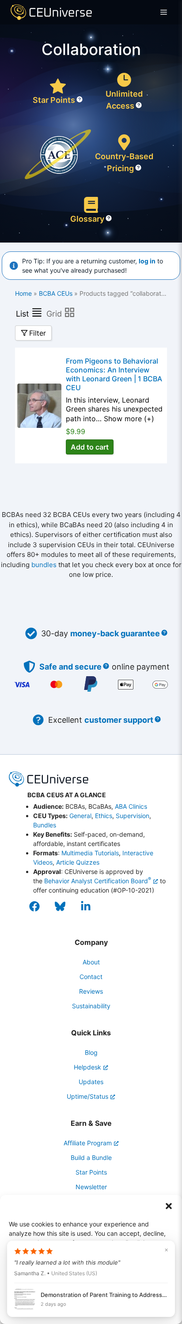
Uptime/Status (87, 1096)
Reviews (91, 991)
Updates (91, 1081)
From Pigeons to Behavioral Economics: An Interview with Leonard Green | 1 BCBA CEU (114, 374)
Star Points (54, 100)
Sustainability (91, 1006)
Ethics (103, 815)
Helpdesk (87, 1067)
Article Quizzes (77, 862)
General (80, 815)
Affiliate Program (88, 1143)
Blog (91, 1052)
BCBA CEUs (55, 293)
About (91, 962)
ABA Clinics (131, 806)
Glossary (87, 218)
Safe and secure (70, 666)
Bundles (44, 825)
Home (23, 293)
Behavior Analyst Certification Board (97, 881)
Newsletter (91, 1187)
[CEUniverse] (51, 12)
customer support (118, 720)
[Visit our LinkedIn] (90, 906)
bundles (44, 564)
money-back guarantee (115, 633)
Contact (91, 976)
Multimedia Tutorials (90, 853)
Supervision (132, 815)
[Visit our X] (64, 906)
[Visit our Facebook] (38, 906)
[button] (168, 1206)
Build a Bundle (91, 1157)
